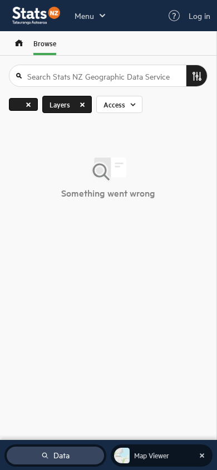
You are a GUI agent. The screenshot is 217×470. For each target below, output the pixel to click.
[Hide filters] (196, 75)
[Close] (28, 104)
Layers (60, 104)
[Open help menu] (174, 15)
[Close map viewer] (202, 455)
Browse (44, 43)
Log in (199, 15)
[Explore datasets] (19, 43)
